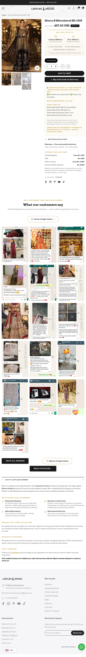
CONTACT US (7, 639)
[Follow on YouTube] (59, 182)
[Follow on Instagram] (50, 182)
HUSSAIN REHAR (52, 588)
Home (4, 15)
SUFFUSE (48, 607)
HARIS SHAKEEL (51, 596)
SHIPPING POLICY (9, 632)
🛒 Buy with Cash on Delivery (64, 80)
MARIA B (48, 584)
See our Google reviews (43, 219)
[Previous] (5, 45)
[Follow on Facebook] (46, 182)
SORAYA (48, 603)
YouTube (15, 552)
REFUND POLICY (8, 628)
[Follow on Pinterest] (55, 182)
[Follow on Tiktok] (64, 182)
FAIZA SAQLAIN (51, 592)
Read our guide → (43, 468)
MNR (47, 600)
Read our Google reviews (58, 461)
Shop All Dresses (15, 461)
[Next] (37, 45)
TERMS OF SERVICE (10, 636)
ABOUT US (6, 643)
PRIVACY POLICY (9, 624)
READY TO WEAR (52, 611)
